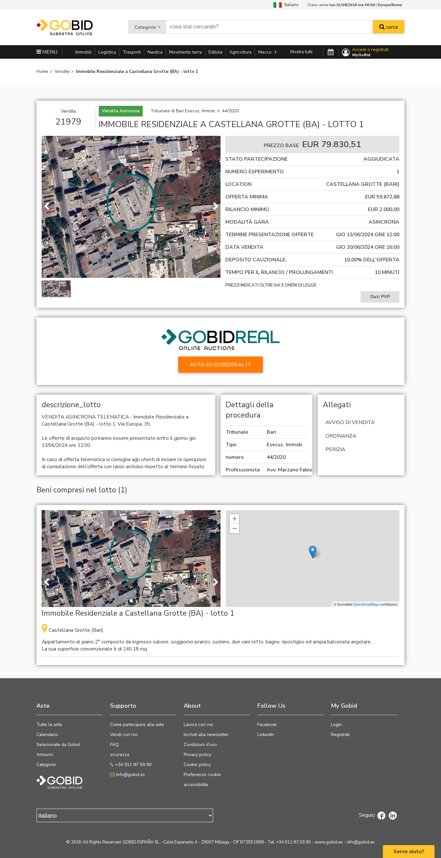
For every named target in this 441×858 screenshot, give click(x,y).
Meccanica (268, 52)
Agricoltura (240, 52)
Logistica (107, 52)
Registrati (340, 735)
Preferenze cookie (202, 775)
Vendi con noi (124, 735)
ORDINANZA (340, 435)
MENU (49, 52)
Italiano (290, 5)
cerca (391, 27)
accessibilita (196, 785)
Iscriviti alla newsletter (206, 735)
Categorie (145, 27)
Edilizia (215, 52)
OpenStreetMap (365, 604)
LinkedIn (265, 735)
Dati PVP (380, 297)
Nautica (155, 52)
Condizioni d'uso (200, 745)
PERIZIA (335, 449)
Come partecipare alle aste (137, 725)
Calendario (47, 735)
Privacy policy (197, 755)
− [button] (234, 528)
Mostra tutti (301, 52)
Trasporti (132, 52)
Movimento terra (185, 52)
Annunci (44, 755)
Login (336, 725)
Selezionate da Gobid (58, 745)
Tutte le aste (49, 725)
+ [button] (234, 519)
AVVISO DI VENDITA (349, 422)
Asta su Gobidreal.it (220, 364)
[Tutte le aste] (330, 52)
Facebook (267, 725)
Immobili (83, 52)
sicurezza (119, 755)
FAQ (114, 745)
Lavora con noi (198, 725)
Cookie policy (197, 765)
